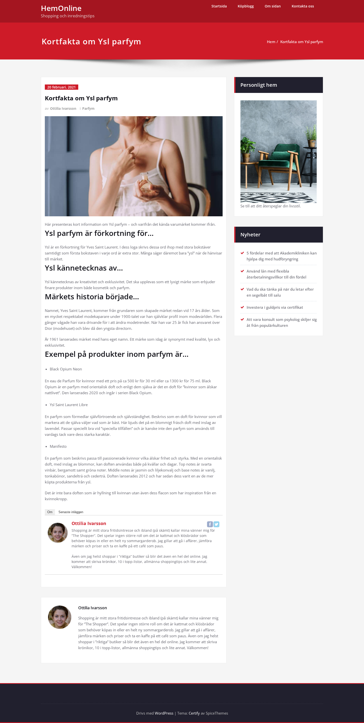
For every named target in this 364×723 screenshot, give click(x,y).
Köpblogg (246, 6)
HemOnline (61, 8)
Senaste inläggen (70, 512)
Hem (271, 41)
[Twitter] (216, 524)
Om (49, 512)
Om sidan (273, 6)
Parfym (88, 108)
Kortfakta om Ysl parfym (301, 41)
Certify (194, 713)
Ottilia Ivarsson (63, 108)
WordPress (164, 713)
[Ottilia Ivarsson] (58, 533)
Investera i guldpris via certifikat (275, 307)
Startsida (219, 6)
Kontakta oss (303, 6)
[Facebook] (210, 524)
